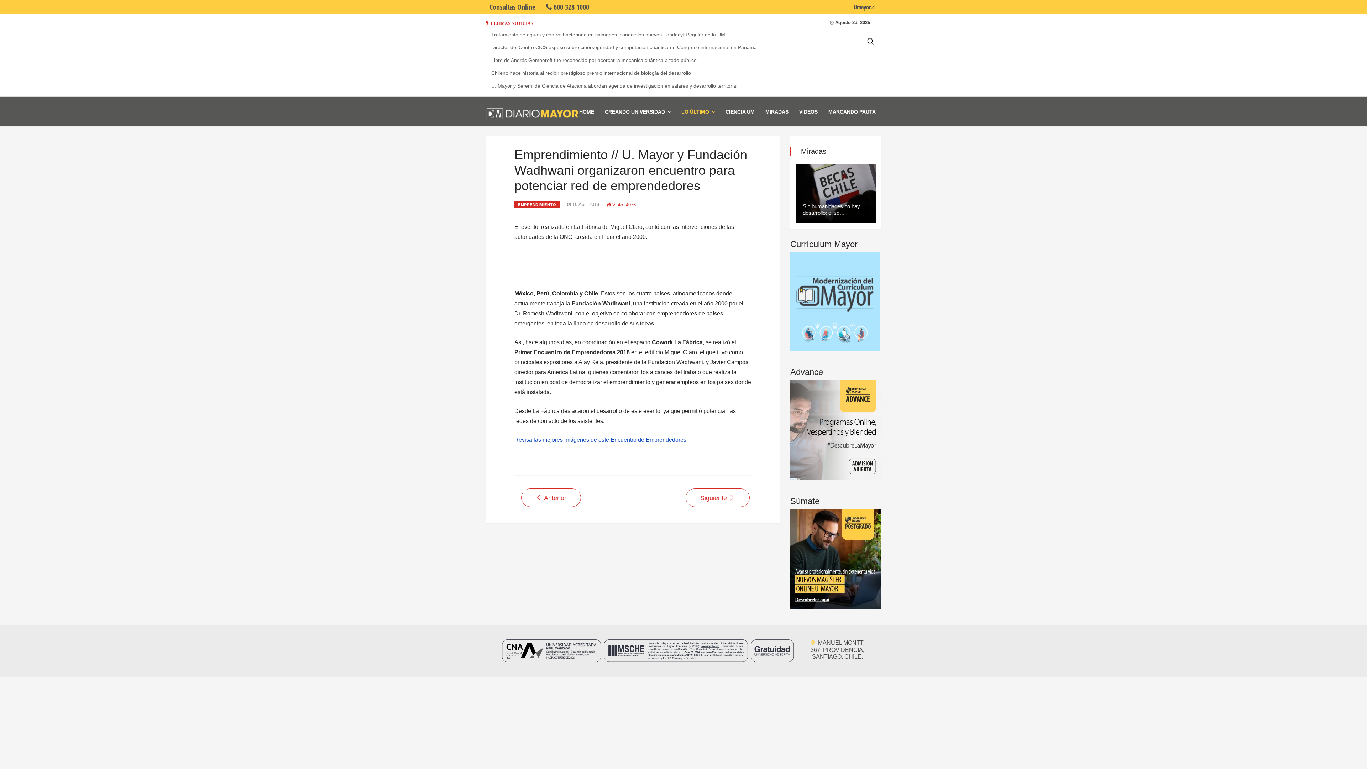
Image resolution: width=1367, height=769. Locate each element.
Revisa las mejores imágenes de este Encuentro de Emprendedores (600, 440)
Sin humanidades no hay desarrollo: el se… (831, 209)
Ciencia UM (740, 112)
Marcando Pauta (852, 112)
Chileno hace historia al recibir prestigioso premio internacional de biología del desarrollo (591, 73)
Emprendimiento (537, 205)
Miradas (777, 112)
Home (586, 112)
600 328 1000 (570, 7)
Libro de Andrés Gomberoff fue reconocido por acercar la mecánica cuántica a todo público (594, 60)
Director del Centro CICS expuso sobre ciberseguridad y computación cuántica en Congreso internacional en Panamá (624, 47)
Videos (808, 112)
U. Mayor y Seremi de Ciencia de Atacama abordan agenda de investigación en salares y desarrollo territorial (614, 86)
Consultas (512, 7)
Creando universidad (635, 112)
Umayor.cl (865, 7)
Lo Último (695, 112)
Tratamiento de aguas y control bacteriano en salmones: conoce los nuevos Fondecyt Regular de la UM (608, 34)
